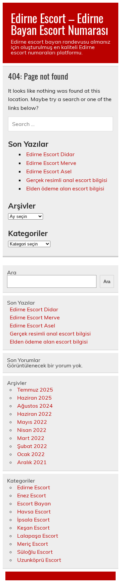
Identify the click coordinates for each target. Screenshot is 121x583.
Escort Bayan (34, 503)
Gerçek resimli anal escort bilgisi (66, 180)
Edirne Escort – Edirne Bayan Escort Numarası (59, 23)
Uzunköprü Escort (39, 559)
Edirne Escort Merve (51, 163)
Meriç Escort (32, 543)
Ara (11, 272)
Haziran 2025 (34, 397)
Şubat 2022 (32, 446)
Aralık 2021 (32, 462)
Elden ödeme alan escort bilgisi (65, 188)
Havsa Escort (34, 511)
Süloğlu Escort (35, 551)
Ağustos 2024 (35, 405)
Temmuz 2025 (35, 389)
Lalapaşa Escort (37, 535)
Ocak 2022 (31, 454)
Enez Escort (31, 495)
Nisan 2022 (31, 430)
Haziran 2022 (34, 413)
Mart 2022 (30, 438)
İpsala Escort (33, 519)
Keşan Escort (33, 527)
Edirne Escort (33, 487)
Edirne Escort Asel (49, 171)
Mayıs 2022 (32, 421)
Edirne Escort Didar (50, 154)
